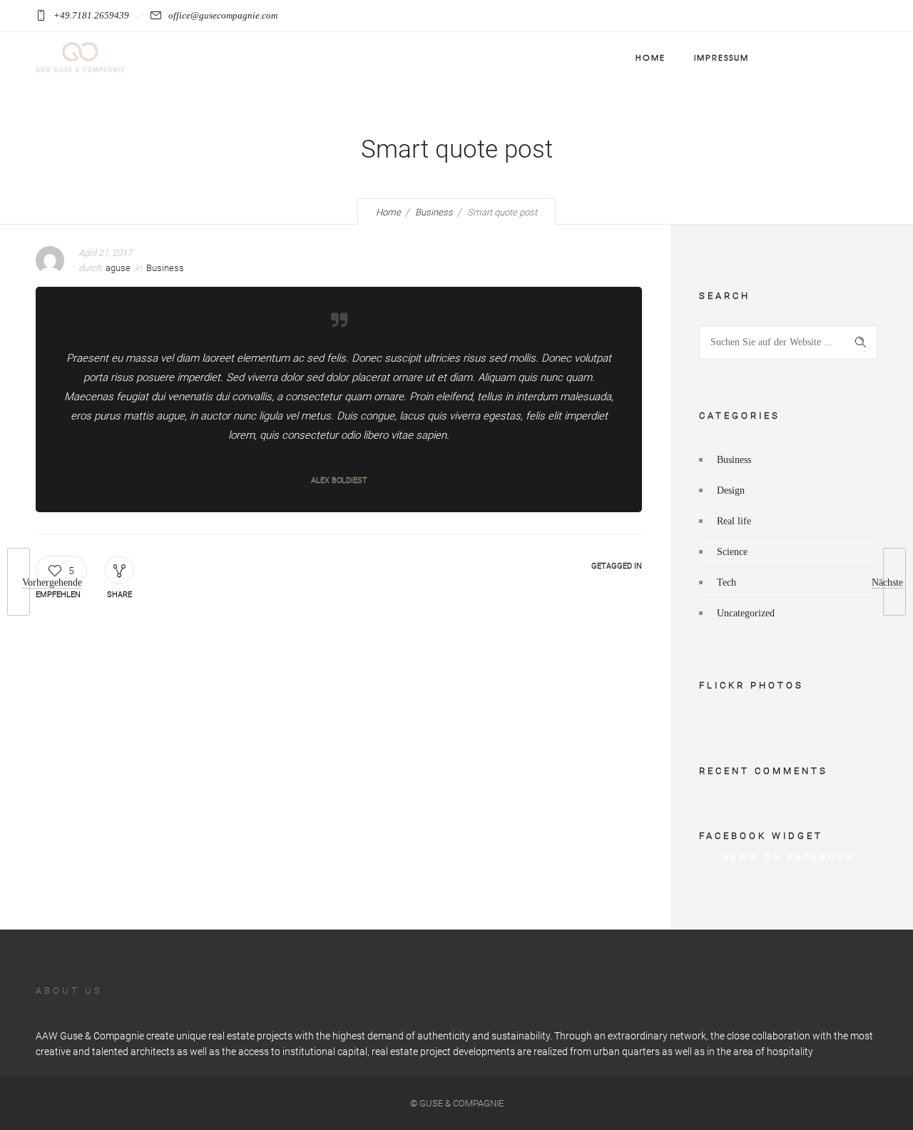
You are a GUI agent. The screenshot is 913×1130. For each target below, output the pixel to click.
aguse (118, 268)
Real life (734, 521)
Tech (726, 582)
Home (650, 57)
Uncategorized (746, 613)
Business (434, 212)
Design (731, 490)
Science (732, 551)
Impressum (721, 57)
